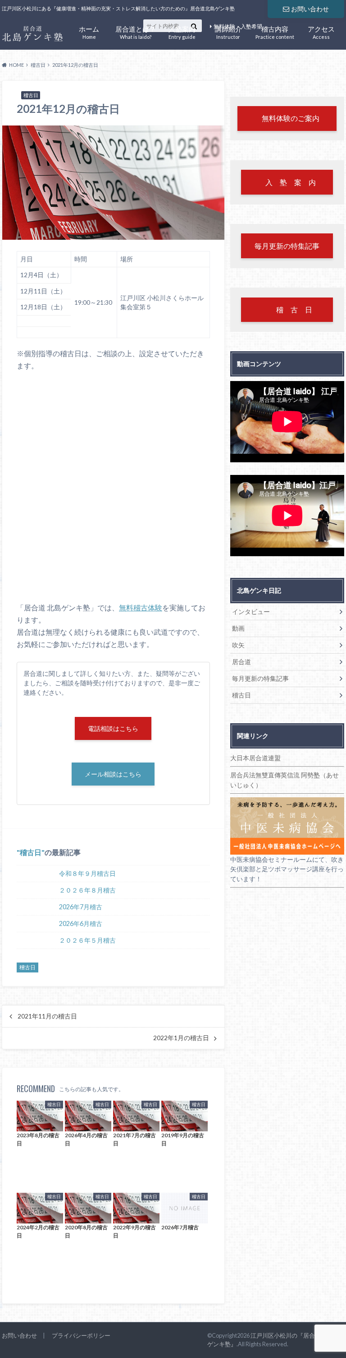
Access (321, 31)
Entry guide (182, 31)
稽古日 (30, 852)
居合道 (241, 661)
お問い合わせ (310, 9)
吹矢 (238, 645)
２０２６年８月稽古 (87, 890)
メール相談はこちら (113, 774)
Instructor (228, 31)
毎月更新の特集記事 (260, 678)
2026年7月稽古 (80, 907)
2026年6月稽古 (80, 923)
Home (89, 31)
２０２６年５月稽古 (87, 940)
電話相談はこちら (113, 728)
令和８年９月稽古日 (87, 873)
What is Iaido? (135, 31)
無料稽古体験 (140, 607)
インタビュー (251, 611)
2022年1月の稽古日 (181, 1038)
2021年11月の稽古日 (47, 1016)
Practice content (274, 31)
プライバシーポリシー (81, 1335)
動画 (238, 628)
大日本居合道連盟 (255, 758)
